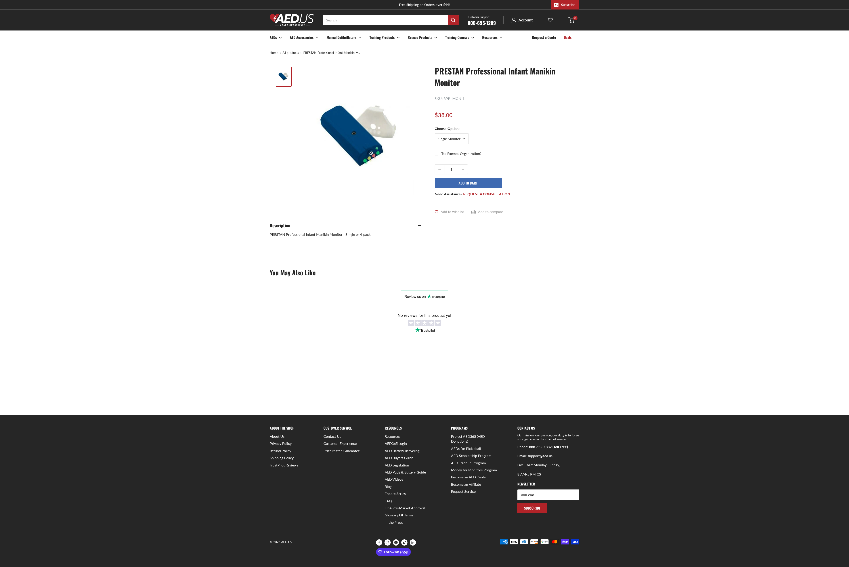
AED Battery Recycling (402, 451)
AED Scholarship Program (471, 455)
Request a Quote (544, 37)
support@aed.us (540, 456)
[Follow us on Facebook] (379, 542)
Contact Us (332, 436)
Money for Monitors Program (474, 470)
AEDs (273, 37)
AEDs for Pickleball (466, 448)
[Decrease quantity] (439, 169)
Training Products (382, 37)
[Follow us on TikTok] (404, 542)
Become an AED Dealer (469, 477)
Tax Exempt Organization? (461, 153)
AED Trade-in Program (468, 463)
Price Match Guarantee (341, 451)
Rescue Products (420, 37)
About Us (277, 436)
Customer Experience (340, 443)
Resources (489, 37)
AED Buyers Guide (399, 458)
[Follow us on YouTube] (396, 542)
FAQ (388, 501)
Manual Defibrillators (341, 37)
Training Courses (457, 37)
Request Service (463, 491)
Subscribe (568, 5)
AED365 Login (396, 443)
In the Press (394, 522)
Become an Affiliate (466, 484)
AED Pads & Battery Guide (405, 472)
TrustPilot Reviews (284, 465)
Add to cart (468, 183)
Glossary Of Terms (399, 515)
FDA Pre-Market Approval (405, 508)
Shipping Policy (282, 458)
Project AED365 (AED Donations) (468, 438)
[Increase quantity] (463, 169)
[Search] (453, 20)
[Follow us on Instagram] (387, 542)
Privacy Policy (281, 443)
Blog (388, 486)
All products (291, 53)
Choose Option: (447, 128)
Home (274, 53)
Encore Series (395, 493)
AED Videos (394, 479)
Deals (568, 37)
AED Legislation (397, 465)
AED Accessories (302, 37)
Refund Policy (280, 451)
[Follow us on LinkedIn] (413, 542)
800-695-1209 (482, 20)
